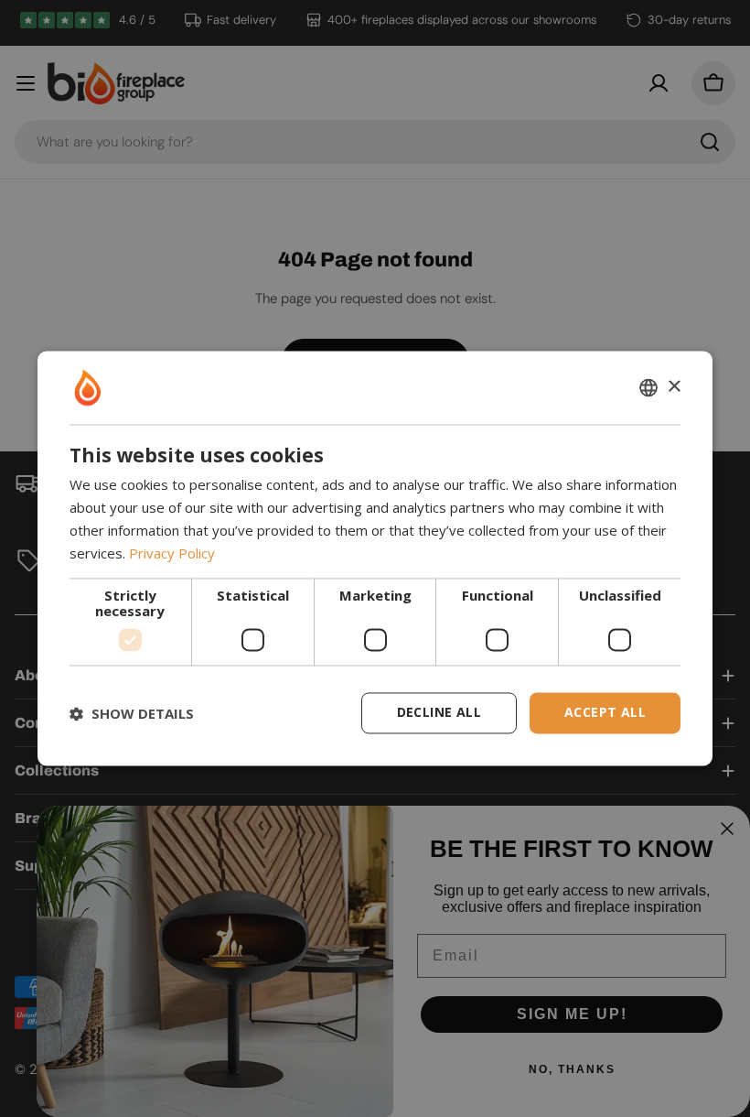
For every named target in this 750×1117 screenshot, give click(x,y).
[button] (132, 713)
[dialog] (375, 558)
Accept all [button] (605, 712)
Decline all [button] (439, 712)
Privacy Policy (172, 553)
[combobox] (648, 387)
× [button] (673, 387)
